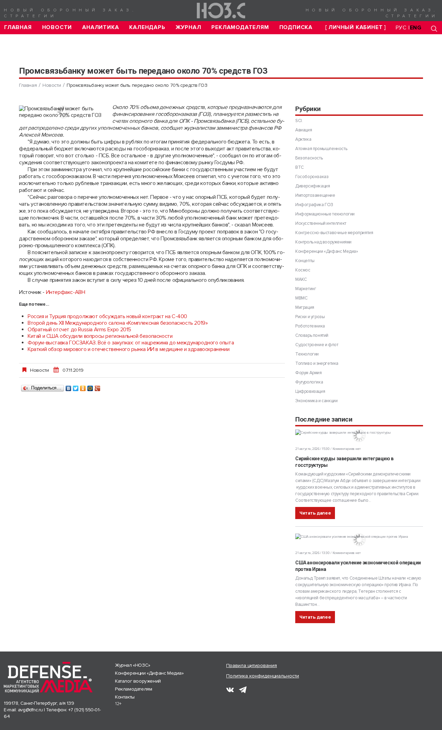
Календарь (147, 27)
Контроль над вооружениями (323, 242)
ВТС (299, 167)
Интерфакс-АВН (65, 292)
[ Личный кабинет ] (355, 27)
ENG (416, 27)
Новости (57, 27)
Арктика (303, 139)
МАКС (301, 279)
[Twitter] (75, 386)
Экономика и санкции (316, 401)
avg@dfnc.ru (30, 710)
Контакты (125, 697)
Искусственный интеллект (320, 223)
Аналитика (100, 27)
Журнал (188, 27)
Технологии (307, 354)
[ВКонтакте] (68, 386)
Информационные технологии (325, 214)
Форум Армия (308, 373)
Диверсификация (312, 186)
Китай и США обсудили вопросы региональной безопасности (100, 336)
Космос (302, 270)
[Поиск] (434, 28)
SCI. (298, 120)
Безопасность (309, 158)
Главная (18, 27)
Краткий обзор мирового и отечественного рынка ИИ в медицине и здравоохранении (128, 349)
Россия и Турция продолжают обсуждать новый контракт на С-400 (107, 316)
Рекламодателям (240, 27)
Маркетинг (305, 289)
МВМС (301, 298)
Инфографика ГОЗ (314, 204)
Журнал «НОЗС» (132, 665)
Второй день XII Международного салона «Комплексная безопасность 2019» (118, 323)
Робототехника (310, 326)
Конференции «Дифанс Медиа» (326, 251)
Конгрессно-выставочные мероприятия (334, 232)
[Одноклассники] (83, 386)
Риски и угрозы (310, 317)
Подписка (296, 27)
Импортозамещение (315, 195)
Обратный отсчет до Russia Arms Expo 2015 (79, 329)
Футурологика (309, 382)
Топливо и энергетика (316, 363)
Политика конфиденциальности (262, 676)
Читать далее (315, 513)
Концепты (305, 261)
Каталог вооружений (138, 681)
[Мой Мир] (90, 386)
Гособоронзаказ (311, 176)
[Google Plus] (97, 386)
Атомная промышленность (321, 148)
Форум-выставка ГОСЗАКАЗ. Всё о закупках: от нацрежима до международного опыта (131, 342)
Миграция (304, 307)
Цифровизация (310, 391)
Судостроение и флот (316, 345)
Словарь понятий (311, 335)
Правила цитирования (251, 665)
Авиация (303, 130)
